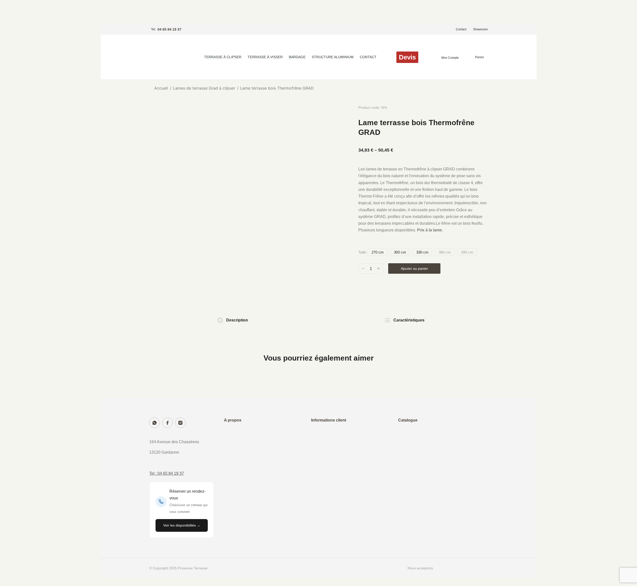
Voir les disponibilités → (181, 525)
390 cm (467, 252)
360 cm (445, 252)
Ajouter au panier (414, 268)
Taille (362, 252)
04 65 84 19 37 (169, 29)
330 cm (422, 252)
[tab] (232, 320)
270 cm (378, 252)
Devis (407, 57)
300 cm (400, 252)
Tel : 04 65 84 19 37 (166, 473)
